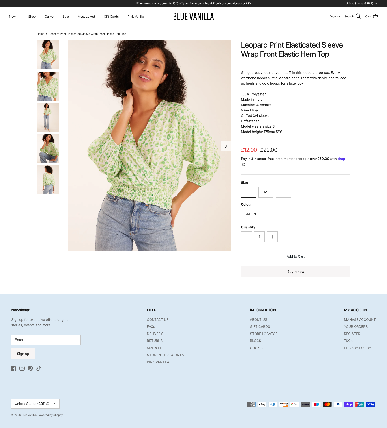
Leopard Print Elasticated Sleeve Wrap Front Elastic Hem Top (87, 34)
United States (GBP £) (359, 3)
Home (40, 34)
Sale (65, 16)
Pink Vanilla (136, 16)
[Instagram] (22, 368)
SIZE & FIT (155, 348)
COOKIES (257, 348)
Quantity (248, 227)
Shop (32, 16)
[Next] (226, 146)
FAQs (151, 326)
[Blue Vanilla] (193, 16)
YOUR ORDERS (356, 326)
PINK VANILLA (158, 362)
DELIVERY (155, 334)
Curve (49, 16)
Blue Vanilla (29, 415)
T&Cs (348, 341)
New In (14, 16)
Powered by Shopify (50, 415)
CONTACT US (158, 319)
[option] (149, 145)
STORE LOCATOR (264, 334)
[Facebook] (13, 368)
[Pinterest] (30, 368)
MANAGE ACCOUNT (360, 319)
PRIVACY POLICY (357, 348)
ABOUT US (258, 319)
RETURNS (155, 341)
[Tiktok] (38, 368)
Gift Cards (111, 16)
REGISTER (352, 334)
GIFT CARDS (260, 326)
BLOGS (255, 341)
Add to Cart (296, 256)
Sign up (23, 354)
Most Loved (86, 16)
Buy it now (295, 271)
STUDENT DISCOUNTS (165, 355)
